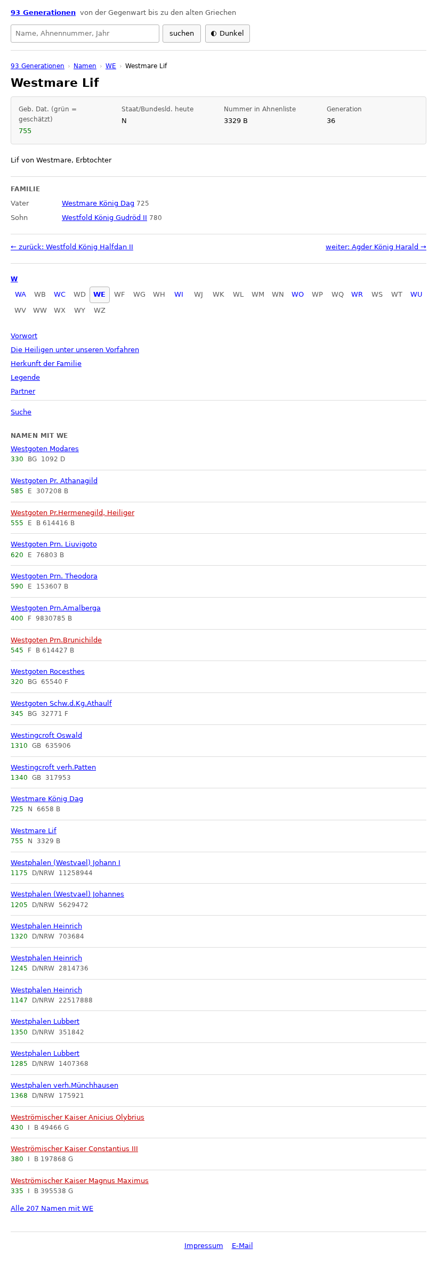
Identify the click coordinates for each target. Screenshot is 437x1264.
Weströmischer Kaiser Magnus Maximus (80, 1181)
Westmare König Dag (47, 799)
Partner (23, 391)
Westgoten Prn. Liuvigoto (54, 544)
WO (298, 294)
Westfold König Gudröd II (104, 218)
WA (20, 294)
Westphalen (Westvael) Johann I (65, 863)
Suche (21, 412)
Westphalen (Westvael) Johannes (67, 894)
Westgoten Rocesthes (48, 671)
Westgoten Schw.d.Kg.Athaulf (61, 703)
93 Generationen (43, 13)
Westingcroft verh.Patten (53, 767)
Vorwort (24, 336)
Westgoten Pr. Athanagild (54, 481)
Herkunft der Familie (46, 364)
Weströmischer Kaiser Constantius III (74, 1149)
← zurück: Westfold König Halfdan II (72, 247)
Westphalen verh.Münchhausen (64, 1085)
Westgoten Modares (45, 449)
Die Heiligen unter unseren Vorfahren (75, 350)
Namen (85, 66)
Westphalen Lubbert (45, 1021)
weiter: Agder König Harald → (376, 247)
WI (178, 294)
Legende (25, 377)
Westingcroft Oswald (46, 735)
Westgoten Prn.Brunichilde (56, 640)
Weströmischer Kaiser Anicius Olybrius (77, 1117)
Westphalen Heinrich (46, 926)
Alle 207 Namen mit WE (52, 1208)
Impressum (203, 1246)
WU (416, 294)
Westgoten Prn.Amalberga (56, 608)
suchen (181, 33)
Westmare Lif (33, 831)
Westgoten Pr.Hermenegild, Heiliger (72, 513)
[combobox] (85, 34)
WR (357, 294)
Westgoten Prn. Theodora (54, 576)
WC (60, 294)
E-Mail (242, 1246)
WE (99, 294)
